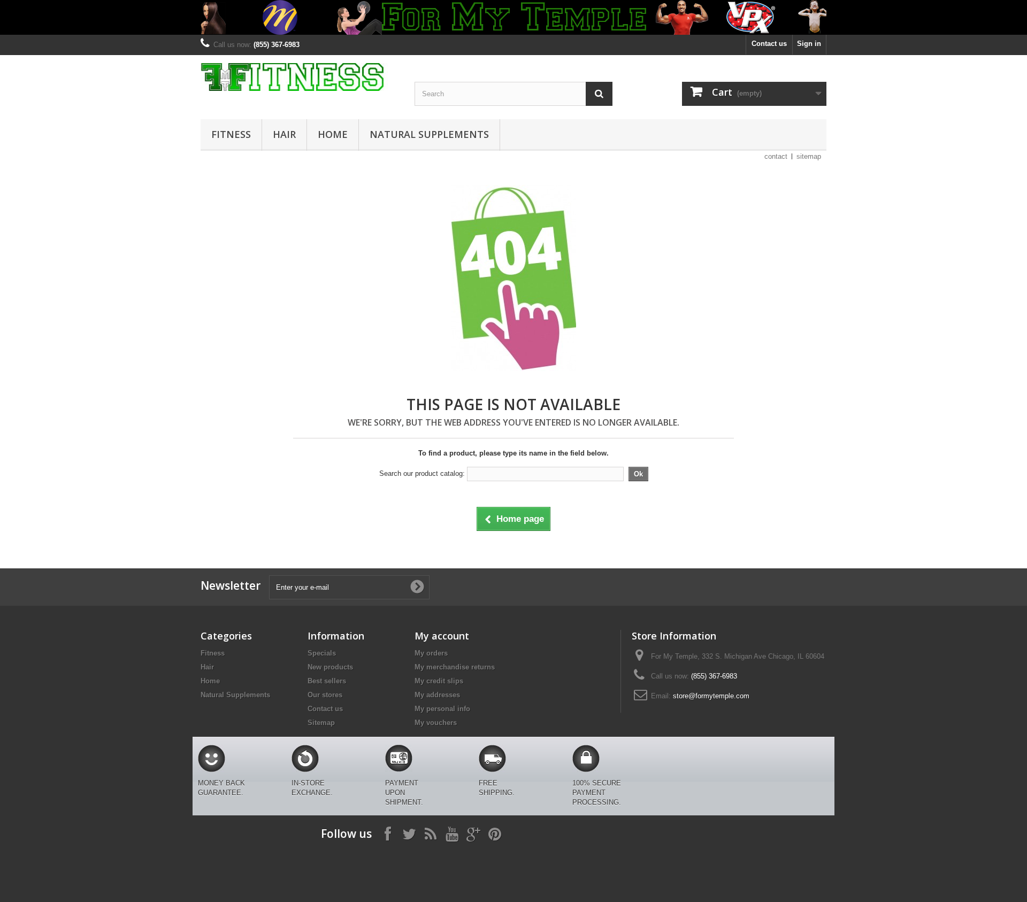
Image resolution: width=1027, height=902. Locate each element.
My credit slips (439, 681)
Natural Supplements (429, 134)
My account (442, 635)
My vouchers (436, 723)
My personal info (442, 709)
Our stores (325, 695)
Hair (284, 134)
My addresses (437, 695)
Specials (322, 653)
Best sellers (327, 681)
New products (330, 667)
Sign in (809, 44)
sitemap (808, 156)
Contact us (769, 44)
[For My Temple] (299, 77)
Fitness (231, 134)
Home (333, 134)
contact (775, 156)
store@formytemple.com (711, 696)
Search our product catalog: (422, 473)
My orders (431, 653)
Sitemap (321, 723)
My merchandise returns (455, 667)
